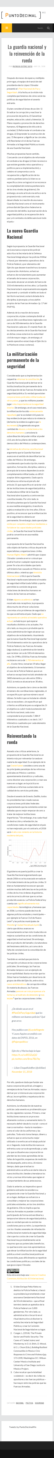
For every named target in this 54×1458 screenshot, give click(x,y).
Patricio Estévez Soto (22, 66)
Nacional (20, 1403)
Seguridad (39, 1403)
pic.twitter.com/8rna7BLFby (26, 1058)
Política (29, 1403)
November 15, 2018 (22, 1071)
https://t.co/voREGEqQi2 (24, 1054)
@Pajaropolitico (19, 1041)
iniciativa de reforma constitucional (26, 449)
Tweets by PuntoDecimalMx (22, 1427)
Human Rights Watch (17, 554)
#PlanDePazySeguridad (23, 1012)
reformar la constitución (28, 379)
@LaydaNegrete (36, 1029)
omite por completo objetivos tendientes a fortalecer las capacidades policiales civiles (27, 527)
